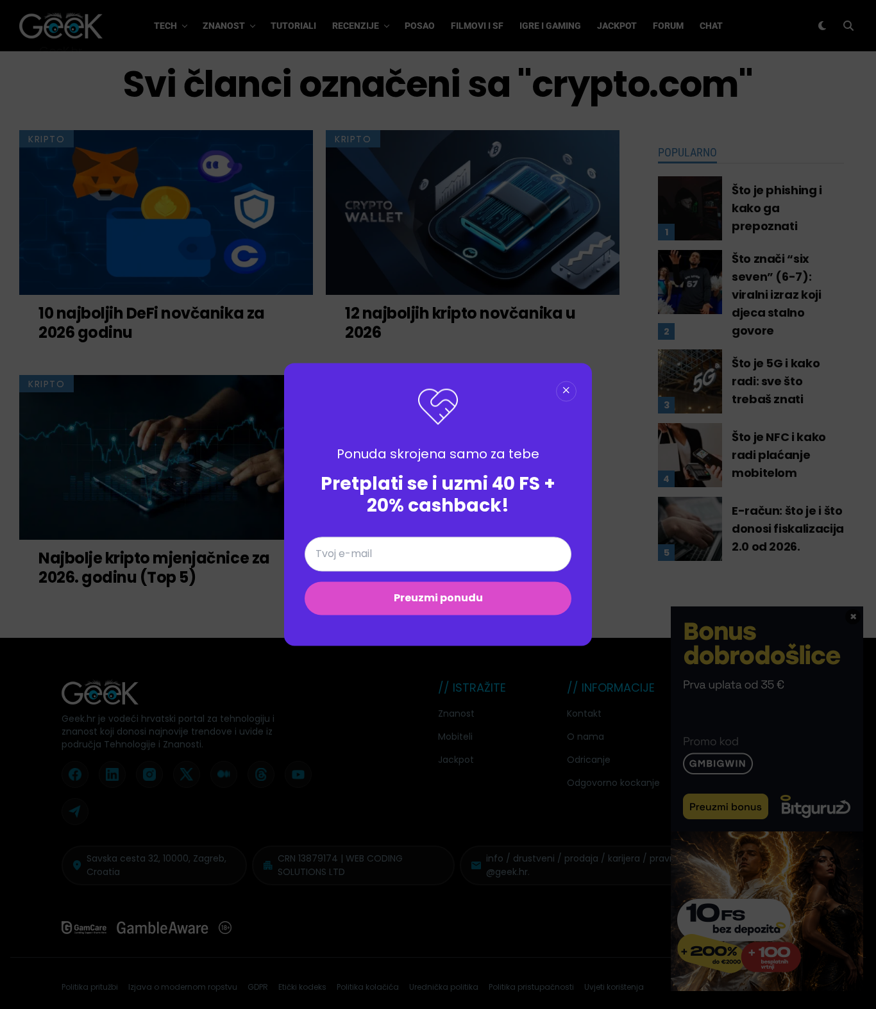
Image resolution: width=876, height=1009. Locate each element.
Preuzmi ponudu (438, 598)
